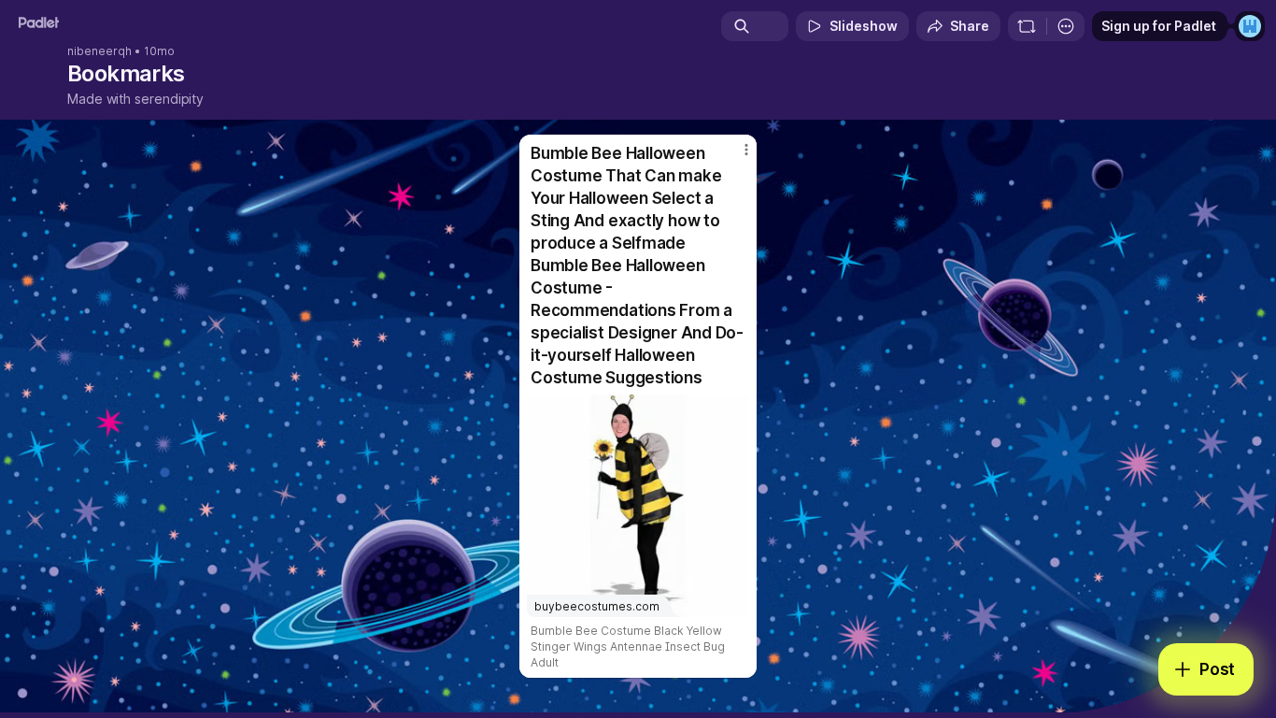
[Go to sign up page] (1250, 26)
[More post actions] (746, 149)
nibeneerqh (99, 51)
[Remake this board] (1026, 26)
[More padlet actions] (1066, 26)
